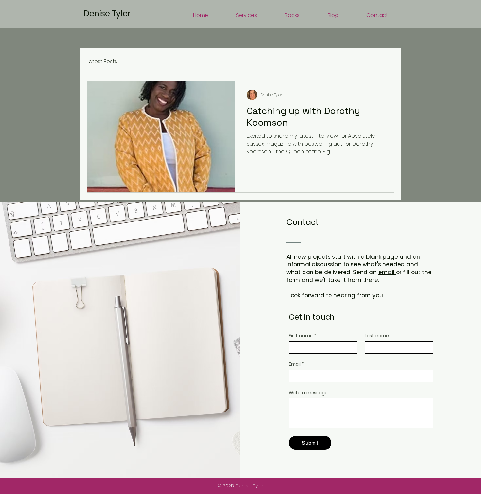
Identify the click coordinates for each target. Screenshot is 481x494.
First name (302, 336)
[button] (235, 15)
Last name (377, 336)
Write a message (308, 393)
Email (296, 364)
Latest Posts (102, 61)
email (387, 272)
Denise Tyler (107, 13)
